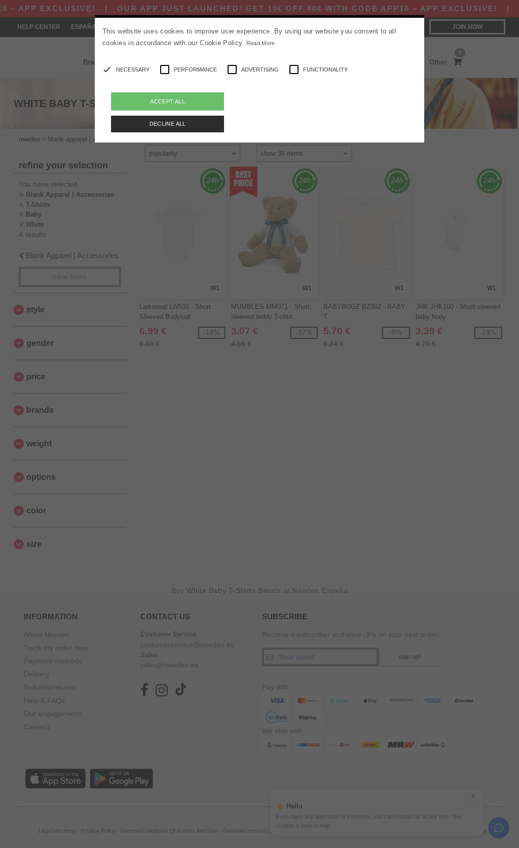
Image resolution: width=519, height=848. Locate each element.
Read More (260, 43)
